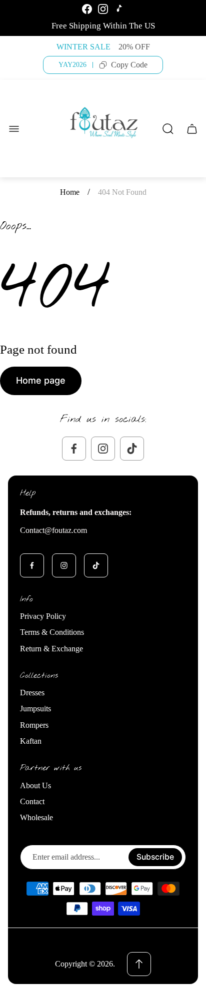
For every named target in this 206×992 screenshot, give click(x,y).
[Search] (168, 129)
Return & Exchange (51, 648)
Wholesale (36, 817)
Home (70, 192)
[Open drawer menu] (14, 128)
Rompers (34, 725)
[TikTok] (119, 9)
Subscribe (155, 857)
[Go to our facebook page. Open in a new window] (74, 449)
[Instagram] (103, 9)
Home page (41, 380)
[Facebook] (87, 9)
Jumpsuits (35, 708)
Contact (32, 801)
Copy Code (129, 64)
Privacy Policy (43, 616)
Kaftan (31, 741)
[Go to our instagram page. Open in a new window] (103, 449)
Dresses (32, 692)
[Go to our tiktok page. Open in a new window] (132, 449)
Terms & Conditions (52, 632)
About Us (35, 785)
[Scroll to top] (139, 964)
